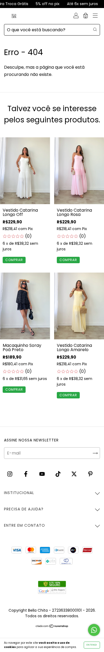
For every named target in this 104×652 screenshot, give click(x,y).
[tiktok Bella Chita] (59, 474)
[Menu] (95, 16)
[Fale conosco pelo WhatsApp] (94, 630)
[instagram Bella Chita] (10, 474)
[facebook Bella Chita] (26, 474)
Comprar (14, 260)
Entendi (92, 644)
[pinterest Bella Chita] (90, 474)
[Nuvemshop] (52, 626)
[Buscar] (94, 29)
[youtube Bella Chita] (43, 474)
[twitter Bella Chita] (75, 474)
